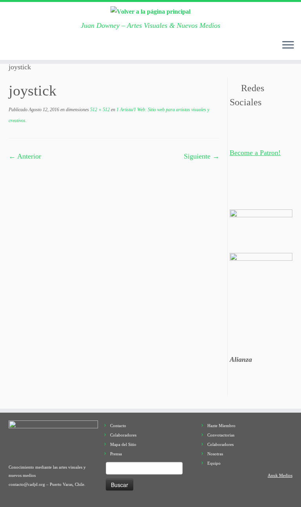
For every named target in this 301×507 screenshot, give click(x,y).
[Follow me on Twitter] (39, 47)
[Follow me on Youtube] (88, 47)
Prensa (116, 453)
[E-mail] (27, 47)
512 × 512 (99, 109)
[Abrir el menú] (288, 46)
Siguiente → (201, 156)
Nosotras (215, 453)
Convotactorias (220, 435)
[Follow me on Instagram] (76, 47)
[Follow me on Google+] (64, 47)
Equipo (214, 463)
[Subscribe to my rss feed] (15, 47)
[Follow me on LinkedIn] (112, 47)
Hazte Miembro (221, 425)
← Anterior (25, 156)
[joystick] (114, 261)
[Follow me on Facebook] (51, 47)
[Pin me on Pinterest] (100, 47)
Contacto (118, 425)
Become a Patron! (255, 153)
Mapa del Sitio (123, 444)
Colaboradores (123, 435)
